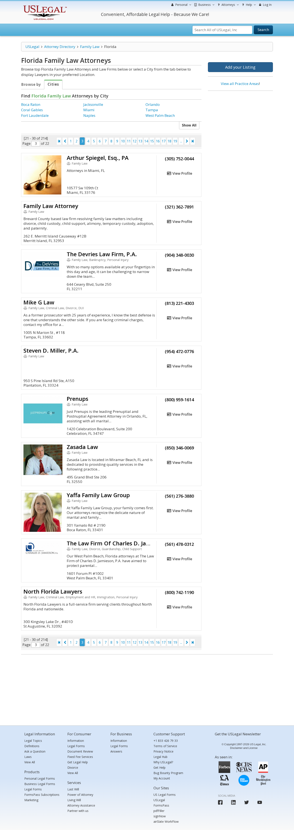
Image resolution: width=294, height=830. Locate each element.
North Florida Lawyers (52, 591)
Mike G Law (38, 302)
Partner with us (77, 811)
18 (169, 141)
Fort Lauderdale (35, 115)
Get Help (159, 767)
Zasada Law (82, 447)
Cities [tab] (53, 84)
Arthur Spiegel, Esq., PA (97, 158)
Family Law (89, 46)
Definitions (31, 746)
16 (158, 141)
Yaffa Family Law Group (98, 495)
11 (129, 141)
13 (140, 141)
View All (29, 762)
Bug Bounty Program (168, 773)
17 (164, 141)
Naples (89, 115)
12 (134, 141)
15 (152, 141)
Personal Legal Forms (39, 778)
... (181, 141)
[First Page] (59, 141)
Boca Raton (30, 104)
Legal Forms (33, 789)
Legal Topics (33, 741)
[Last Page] (192, 141)
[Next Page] (186, 141)
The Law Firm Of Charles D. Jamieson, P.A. (122, 543)
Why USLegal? (163, 762)
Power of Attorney (80, 795)
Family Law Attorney (50, 206)
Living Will (74, 800)
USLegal (32, 46)
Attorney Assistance (81, 805)
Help (248, 5)
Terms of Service (165, 746)
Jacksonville (93, 104)
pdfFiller (158, 811)
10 (123, 141)
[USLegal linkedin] (233, 802)
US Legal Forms (164, 795)
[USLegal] (44, 5)
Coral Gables (32, 109)
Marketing (31, 800)
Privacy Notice (163, 751)
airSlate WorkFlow (166, 821)
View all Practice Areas (240, 83)
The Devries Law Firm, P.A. (102, 254)
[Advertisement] (240, 122)
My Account (161, 778)
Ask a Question (34, 751)
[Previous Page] (64, 141)
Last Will (73, 789)
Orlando (152, 104)
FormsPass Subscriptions (41, 795)
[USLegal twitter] (246, 802)
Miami (88, 109)
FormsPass (161, 805)
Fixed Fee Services (80, 757)
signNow (159, 816)
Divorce (72, 767)
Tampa (151, 109)
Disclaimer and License (244, 748)
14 (146, 141)
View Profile (182, 173)
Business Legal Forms (39, 784)
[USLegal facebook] (220, 802)
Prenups (77, 399)
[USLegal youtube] (259, 802)
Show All (189, 125)
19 (175, 141)
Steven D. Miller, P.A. (51, 350)
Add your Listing (240, 67)
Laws (28, 757)
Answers (116, 751)
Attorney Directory (59, 46)
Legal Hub (160, 757)
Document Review (80, 751)
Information (75, 741)
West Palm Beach (160, 115)
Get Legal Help (77, 762)
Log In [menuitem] (267, 5)
